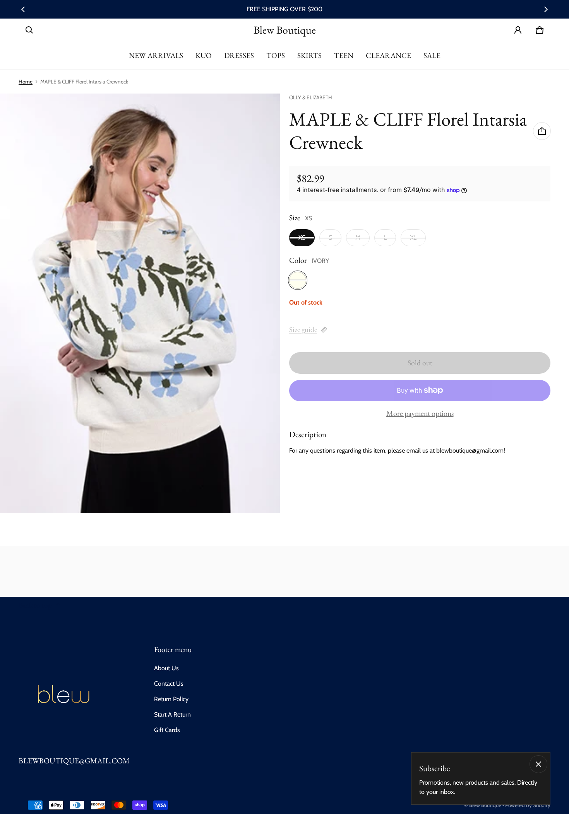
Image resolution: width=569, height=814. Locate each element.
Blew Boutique (485, 805)
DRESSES (239, 55)
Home (26, 81)
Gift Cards (167, 730)
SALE (431, 55)
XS (301, 237)
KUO (203, 55)
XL (413, 237)
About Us (166, 668)
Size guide (303, 329)
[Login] (518, 30)
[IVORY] (297, 280)
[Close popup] (538, 764)
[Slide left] (23, 9)
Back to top (35, 605)
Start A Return (172, 714)
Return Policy (171, 699)
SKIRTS (309, 55)
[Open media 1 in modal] (140, 303)
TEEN (343, 55)
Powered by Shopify (527, 805)
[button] (29, 30)
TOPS (275, 55)
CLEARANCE (388, 55)
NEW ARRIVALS (156, 55)
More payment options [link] (420, 413)
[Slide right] (545, 9)
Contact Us (168, 683)
